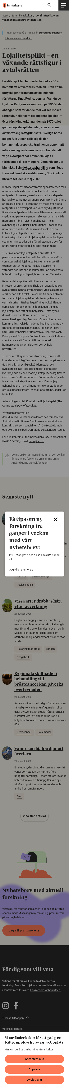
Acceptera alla (34, 1059)
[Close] (55, 519)
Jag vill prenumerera (21, 569)
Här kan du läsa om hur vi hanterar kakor (29, 1049)
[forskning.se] (11, 5)
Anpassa (34, 1069)
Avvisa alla (34, 1079)
